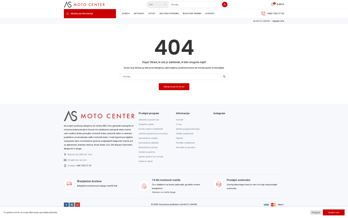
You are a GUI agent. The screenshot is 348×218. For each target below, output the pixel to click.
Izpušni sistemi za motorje (151, 156)
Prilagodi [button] (316, 212)
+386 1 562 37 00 (83, 165)
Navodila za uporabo (185, 147)
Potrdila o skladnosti (185, 142)
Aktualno (139, 13)
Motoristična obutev (148, 147)
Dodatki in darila (146, 124)
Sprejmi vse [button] (333, 212)
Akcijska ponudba (169, 13)
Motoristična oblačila (148, 142)
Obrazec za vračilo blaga (163, 192)
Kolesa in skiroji (146, 161)
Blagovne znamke (192, 13)
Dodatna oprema (147, 152)
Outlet (151, 13)
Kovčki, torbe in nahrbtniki (151, 129)
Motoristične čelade (148, 138)
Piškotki (179, 138)
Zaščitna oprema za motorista (153, 133)
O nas (179, 124)
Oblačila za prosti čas (149, 119)
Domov (126, 13)
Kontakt (210, 13)
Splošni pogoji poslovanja (188, 129)
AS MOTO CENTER (261, 21)
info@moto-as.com (77, 160)
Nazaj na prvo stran (174, 86)
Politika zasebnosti (184, 133)
